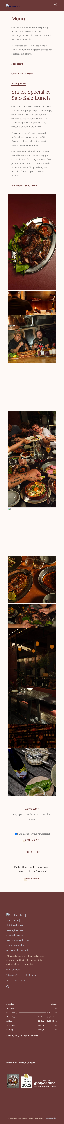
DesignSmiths (51, 1118)
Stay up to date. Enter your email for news (32, 817)
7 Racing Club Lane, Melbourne (21, 975)
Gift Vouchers (13, 970)
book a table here (32, 127)
